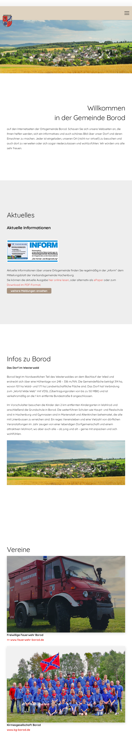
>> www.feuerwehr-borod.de (25, 639)
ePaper (98, 280)
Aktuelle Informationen (29, 227)
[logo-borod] (7, 21)
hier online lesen (59, 280)
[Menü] (126, 13)
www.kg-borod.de (18, 729)
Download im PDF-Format (23, 284)
